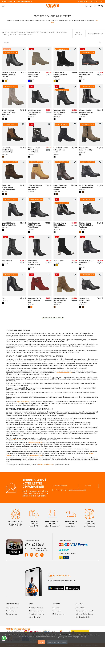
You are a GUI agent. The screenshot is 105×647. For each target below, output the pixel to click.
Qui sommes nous (12, 608)
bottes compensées (35, 455)
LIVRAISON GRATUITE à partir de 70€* (90, 1)
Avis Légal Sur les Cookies (85, 614)
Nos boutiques (11, 611)
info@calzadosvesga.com (23, 1)
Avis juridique (80, 608)
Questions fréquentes (36, 614)
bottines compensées (64, 373)
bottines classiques (35, 442)
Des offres (56, 608)
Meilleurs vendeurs (58, 614)
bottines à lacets (18, 440)
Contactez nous (11, 614)
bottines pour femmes (45, 464)
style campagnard (23, 401)
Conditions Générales (83, 617)
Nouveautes (56, 611)
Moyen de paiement (36, 611)
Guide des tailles (35, 617)
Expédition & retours (36, 608)
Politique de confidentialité (85, 611)
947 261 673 (7, 1)
